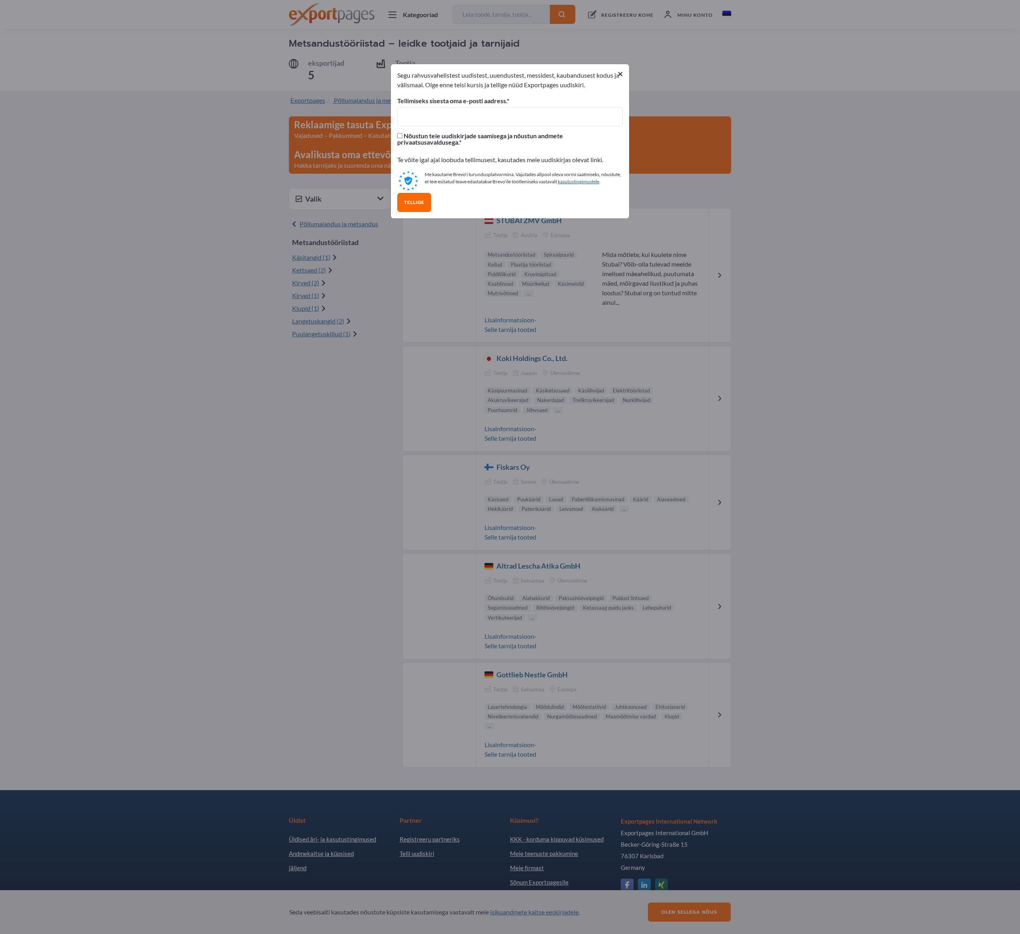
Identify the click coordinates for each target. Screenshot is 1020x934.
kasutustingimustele (578, 181)
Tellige (414, 202)
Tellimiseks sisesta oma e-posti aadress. (452, 101)
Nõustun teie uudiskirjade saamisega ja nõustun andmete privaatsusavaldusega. (480, 139)
